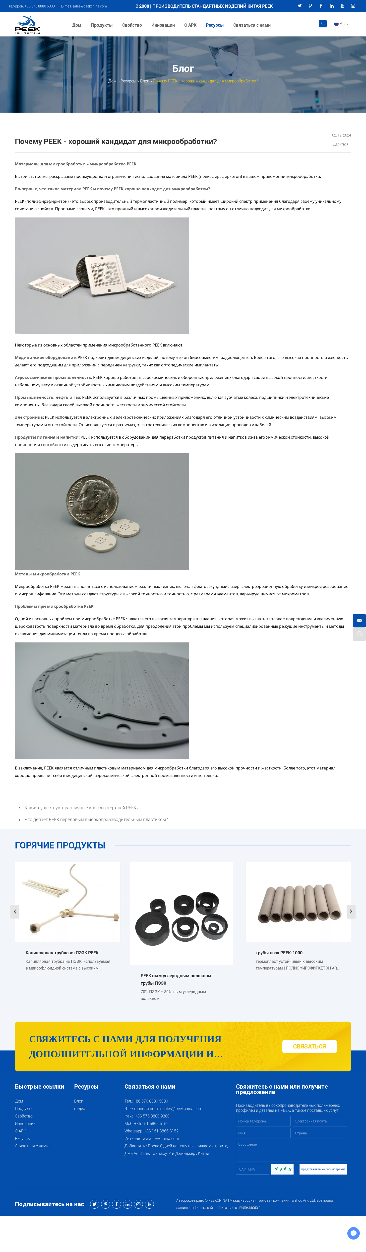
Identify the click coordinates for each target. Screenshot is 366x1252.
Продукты (102, 25)
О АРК (190, 25)
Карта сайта (206, 1208)
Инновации (163, 25)
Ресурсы (215, 25)
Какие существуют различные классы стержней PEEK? (81, 807)
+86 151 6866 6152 (161, 1131)
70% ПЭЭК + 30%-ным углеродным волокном (173, 995)
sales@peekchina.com (89, 6)
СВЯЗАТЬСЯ (309, 1046)
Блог (144, 80)
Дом (76, 25)
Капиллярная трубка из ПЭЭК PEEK (62, 952)
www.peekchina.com (161, 1138)
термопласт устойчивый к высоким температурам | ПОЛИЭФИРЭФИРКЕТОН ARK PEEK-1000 (297, 965)
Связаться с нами (252, 25)
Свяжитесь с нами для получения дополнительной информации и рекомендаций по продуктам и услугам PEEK (142, 1047)
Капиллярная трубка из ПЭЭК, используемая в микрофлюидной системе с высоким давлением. (68, 965)
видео (79, 1108)
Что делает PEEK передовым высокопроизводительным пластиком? (96, 819)
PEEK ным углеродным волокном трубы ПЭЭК (176, 979)
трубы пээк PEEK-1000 (279, 952)
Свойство (132, 25)
